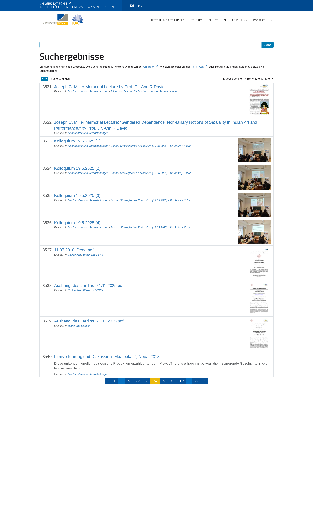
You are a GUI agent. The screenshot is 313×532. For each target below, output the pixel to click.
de (132, 5)
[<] (108, 381)
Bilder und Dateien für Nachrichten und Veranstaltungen (144, 91)
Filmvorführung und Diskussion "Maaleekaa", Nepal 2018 (107, 356)
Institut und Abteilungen (167, 20)
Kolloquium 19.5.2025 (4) (77, 222)
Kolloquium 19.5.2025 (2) (77, 168)
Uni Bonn (148, 66)
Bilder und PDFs (93, 254)
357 (181, 380)
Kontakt (259, 20)
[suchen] (271, 22)
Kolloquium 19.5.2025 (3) (77, 195)
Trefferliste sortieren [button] (259, 78)
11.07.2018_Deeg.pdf (73, 250)
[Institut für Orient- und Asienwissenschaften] (62, 19)
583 (196, 380)
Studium (196, 20)
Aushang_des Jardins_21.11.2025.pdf (88, 285)
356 (173, 380)
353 (146, 380)
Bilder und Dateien (79, 325)
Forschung (239, 20)
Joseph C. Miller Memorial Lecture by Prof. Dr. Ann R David (109, 86)
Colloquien (74, 254)
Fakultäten (197, 66)
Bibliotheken (217, 20)
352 (137, 380)
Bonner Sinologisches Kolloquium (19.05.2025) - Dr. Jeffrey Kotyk (151, 145)
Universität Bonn (53, 3)
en (140, 5)
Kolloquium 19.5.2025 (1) (77, 141)
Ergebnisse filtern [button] (233, 78)
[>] (204, 381)
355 (164, 380)
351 (129, 380)
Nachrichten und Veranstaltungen (88, 91)
